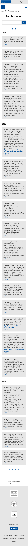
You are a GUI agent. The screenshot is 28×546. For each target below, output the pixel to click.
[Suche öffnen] (26, 2)
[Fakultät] (13, 2)
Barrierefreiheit (22, 538)
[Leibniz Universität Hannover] (6, 1)
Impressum (5, 538)
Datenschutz (13, 538)
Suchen (24, 22)
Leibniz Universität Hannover (16, 535)
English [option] (22, 2)
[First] (10, 29)
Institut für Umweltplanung (10, 11)
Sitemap (14, 541)
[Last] (18, 29)
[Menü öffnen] (26, 7)
